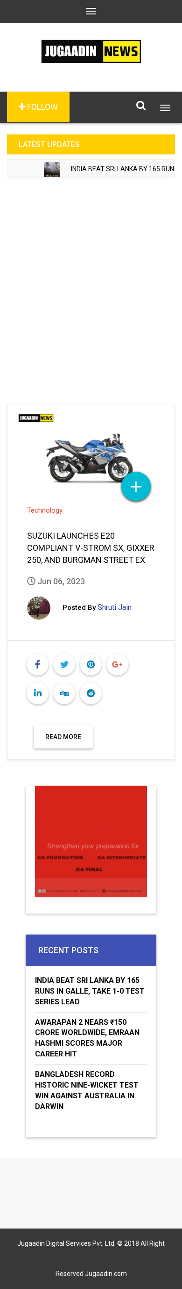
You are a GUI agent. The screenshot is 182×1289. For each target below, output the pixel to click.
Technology (45, 510)
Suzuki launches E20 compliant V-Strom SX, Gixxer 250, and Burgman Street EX (90, 548)
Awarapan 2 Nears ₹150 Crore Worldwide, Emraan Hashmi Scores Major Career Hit (87, 1038)
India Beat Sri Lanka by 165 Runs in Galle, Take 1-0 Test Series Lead (90, 991)
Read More (63, 737)
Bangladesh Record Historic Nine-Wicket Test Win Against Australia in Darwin (87, 1090)
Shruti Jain (115, 607)
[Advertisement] (91, 286)
